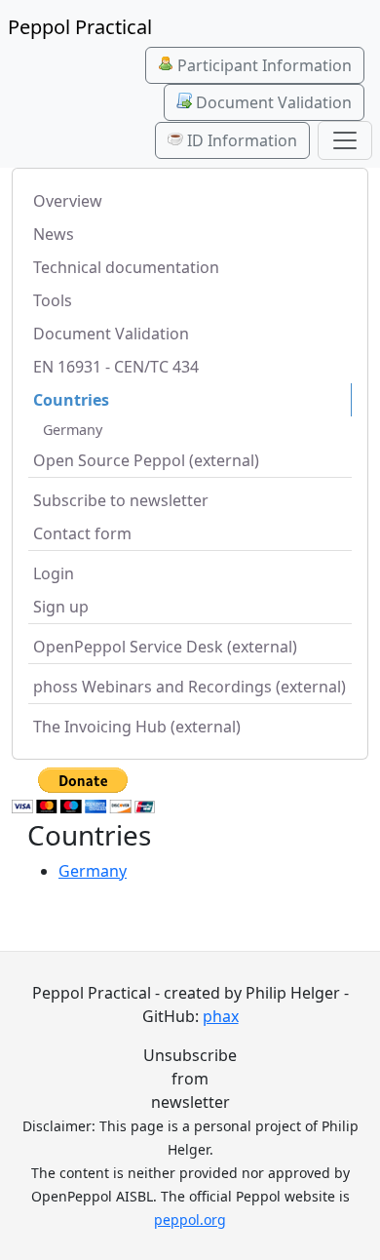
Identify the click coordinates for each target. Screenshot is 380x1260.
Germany (72, 429)
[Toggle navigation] (345, 140)
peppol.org (190, 1219)
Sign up (61, 606)
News (53, 234)
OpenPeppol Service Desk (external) (165, 646)
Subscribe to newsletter (121, 500)
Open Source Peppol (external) (146, 460)
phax (221, 1016)
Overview (67, 201)
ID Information (240, 140)
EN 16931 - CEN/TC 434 (116, 366)
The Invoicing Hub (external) (137, 726)
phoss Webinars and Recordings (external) (189, 686)
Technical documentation (126, 267)
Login (53, 573)
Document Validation (272, 102)
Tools (52, 300)
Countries (71, 400)
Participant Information (262, 65)
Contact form (82, 533)
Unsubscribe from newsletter (190, 1078)
